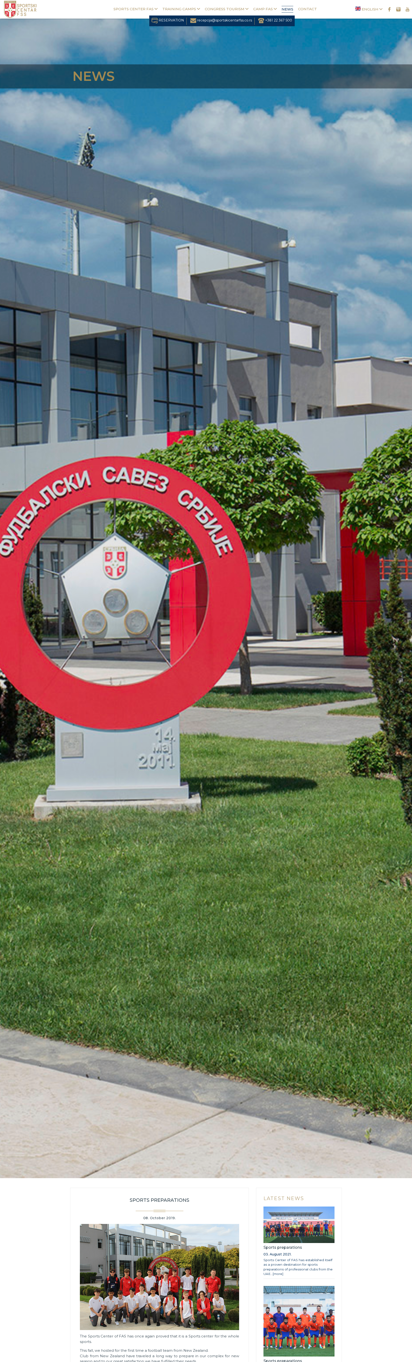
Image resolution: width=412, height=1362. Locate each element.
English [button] (370, 9)
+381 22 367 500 (278, 20)
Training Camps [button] (179, 9)
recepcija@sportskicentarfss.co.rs (224, 20)
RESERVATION (171, 20)
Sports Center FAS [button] (133, 9)
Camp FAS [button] (263, 9)
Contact (307, 9)
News (287, 9)
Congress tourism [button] (225, 9)
